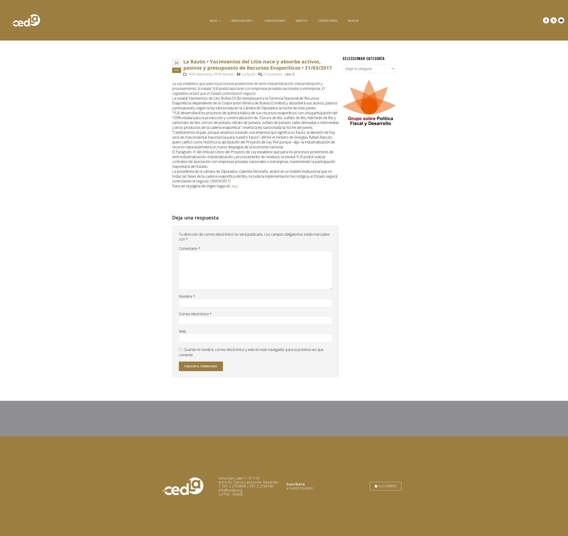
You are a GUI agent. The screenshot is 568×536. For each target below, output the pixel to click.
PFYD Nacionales (201, 74)
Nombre (187, 296)
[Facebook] (546, 20)
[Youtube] (561, 20)
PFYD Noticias (224, 74)
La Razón (248, 74)
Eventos (301, 21)
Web (182, 331)
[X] (553, 20)
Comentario (189, 248)
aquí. (235, 186)
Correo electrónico (195, 313)
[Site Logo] (26, 20)
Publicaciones (275, 21)
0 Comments (272, 74)
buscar (353, 21)
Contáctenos (327, 21)
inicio (214, 21)
